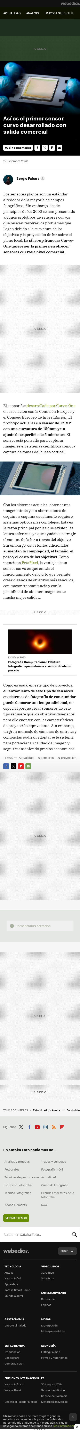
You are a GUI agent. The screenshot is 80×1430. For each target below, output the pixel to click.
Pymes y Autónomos (54, 1358)
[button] (30, 178)
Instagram (45, 1126)
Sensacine (48, 1299)
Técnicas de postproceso (22, 1177)
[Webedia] (70, 3)
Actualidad (26, 757)
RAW (44, 1205)
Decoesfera (12, 1358)
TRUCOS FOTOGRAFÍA (59, 13)
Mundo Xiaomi (14, 1296)
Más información (64, 1426)
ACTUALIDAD (12, 13)
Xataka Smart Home (17, 1290)
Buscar (74, 1234)
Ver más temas (16, 1218)
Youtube (37, 1126)
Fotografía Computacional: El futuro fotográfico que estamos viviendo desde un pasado (39, 666)
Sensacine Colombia (54, 1396)
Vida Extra (47, 1278)
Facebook (37, 148)
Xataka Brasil (13, 1390)
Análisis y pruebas (17, 1161)
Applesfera (11, 1284)
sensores (47, 757)
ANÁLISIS (32, 13)
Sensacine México (53, 1390)
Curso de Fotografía (54, 1185)
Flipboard (52, 148)
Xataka (9, 1272)
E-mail (59, 148)
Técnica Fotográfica (18, 1193)
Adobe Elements (16, 1205)
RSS (53, 1126)
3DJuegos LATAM (52, 1384)
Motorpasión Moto (53, 1331)
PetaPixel (30, 562)
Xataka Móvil (13, 1278)
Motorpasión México (54, 1402)
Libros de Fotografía (18, 1185)
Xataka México (14, 1384)
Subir (65, 1251)
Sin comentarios (20, 148)
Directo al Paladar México (21, 1402)
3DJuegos (47, 1272)
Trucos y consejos (53, 1161)
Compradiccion (14, 1363)
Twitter (45, 148)
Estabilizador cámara (47, 1110)
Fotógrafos (12, 1169)
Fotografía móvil (52, 1169)
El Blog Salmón (50, 1352)
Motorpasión (49, 1325)
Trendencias (12, 1352)
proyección (68, 757)
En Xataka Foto (17, 657)
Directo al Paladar (16, 1325)
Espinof (46, 1305)
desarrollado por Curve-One (51, 405)
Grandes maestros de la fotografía (57, 1195)
